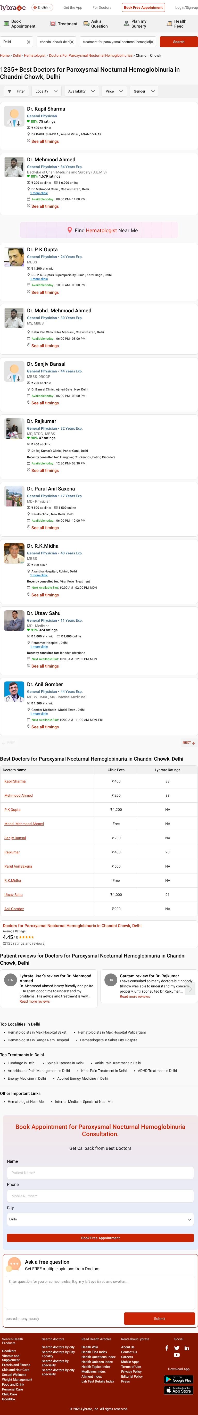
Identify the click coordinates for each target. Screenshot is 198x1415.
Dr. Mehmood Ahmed (51, 159)
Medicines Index (93, 1372)
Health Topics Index (96, 1367)
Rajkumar (12, 852)
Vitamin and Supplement (11, 1358)
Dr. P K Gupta (42, 249)
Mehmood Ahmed (18, 795)
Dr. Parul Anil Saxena (51, 489)
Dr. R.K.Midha (43, 546)
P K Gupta (12, 810)
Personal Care (12, 1389)
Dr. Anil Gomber (45, 684)
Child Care (9, 1394)
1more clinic (39, 193)
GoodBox (8, 1399)
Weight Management (17, 1379)
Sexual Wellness (14, 1375)
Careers (127, 1357)
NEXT (187, 742)
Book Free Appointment (143, 7)
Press (125, 1381)
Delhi (17, 55)
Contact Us (129, 1352)
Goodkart (9, 1351)
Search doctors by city (58, 1347)
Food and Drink (13, 1384)
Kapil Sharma (15, 781)
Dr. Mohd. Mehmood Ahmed (59, 310)
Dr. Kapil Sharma (46, 109)
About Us (128, 1347)
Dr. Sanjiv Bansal (46, 364)
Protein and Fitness (16, 1365)
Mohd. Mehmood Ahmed (24, 824)
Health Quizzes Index (97, 1362)
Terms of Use (131, 1367)
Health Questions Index (98, 1357)
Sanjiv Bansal (15, 838)
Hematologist (35, 55)
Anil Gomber (14, 909)
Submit (159, 1319)
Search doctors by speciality (55, 1363)
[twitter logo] (177, 1350)
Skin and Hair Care (15, 1370)
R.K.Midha (12, 880)
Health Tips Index (94, 1352)
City (10, 1207)
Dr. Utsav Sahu (44, 613)
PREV (11, 742)
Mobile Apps (130, 1362)
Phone (13, 1184)
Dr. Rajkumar (41, 421)
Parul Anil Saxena (18, 866)
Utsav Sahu (13, 895)
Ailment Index (91, 1376)
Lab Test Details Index (97, 1381)
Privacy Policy (131, 1372)
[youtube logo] (177, 1357)
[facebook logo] (167, 1350)
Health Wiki (89, 1347)
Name (12, 1161)
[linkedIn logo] (187, 1350)
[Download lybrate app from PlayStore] (179, 1383)
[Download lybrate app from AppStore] (179, 1394)
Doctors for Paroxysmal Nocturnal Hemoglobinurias (91, 55)
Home (5, 55)
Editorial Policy (132, 1376)
